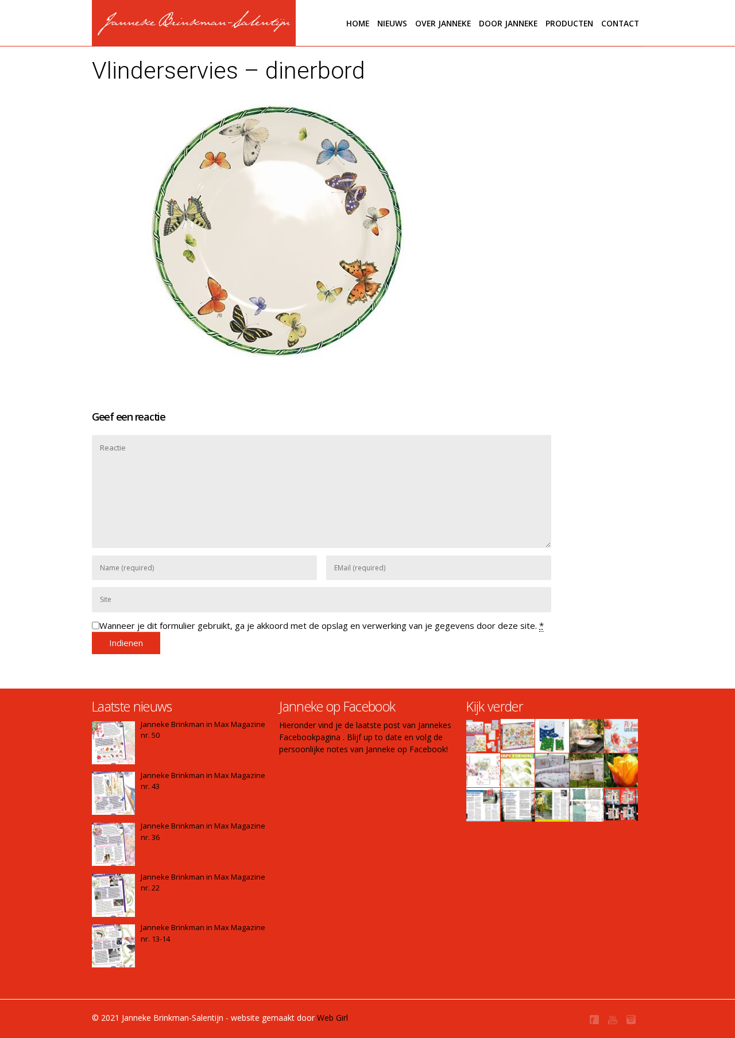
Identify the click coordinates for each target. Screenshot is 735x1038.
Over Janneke (443, 23)
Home (357, 23)
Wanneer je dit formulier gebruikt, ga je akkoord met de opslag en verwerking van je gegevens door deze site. (321, 625)
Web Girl (332, 1017)
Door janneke (508, 23)
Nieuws (392, 23)
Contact (620, 23)
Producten (569, 23)
